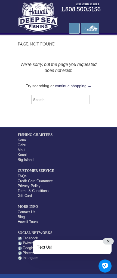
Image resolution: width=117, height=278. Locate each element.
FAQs (22, 176)
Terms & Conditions (33, 191)
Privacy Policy (29, 186)
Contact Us (26, 212)
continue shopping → (73, 86)
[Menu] (74, 28)
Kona (22, 140)
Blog (21, 217)
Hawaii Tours (28, 222)
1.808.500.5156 (81, 10)
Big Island (25, 160)
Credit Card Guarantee (35, 181)
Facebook (30, 238)
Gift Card (25, 196)
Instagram (30, 258)
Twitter (28, 243)
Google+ (29, 248)
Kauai (22, 155)
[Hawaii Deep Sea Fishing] (38, 16)
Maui (21, 150)
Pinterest (30, 253)
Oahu (22, 145)
